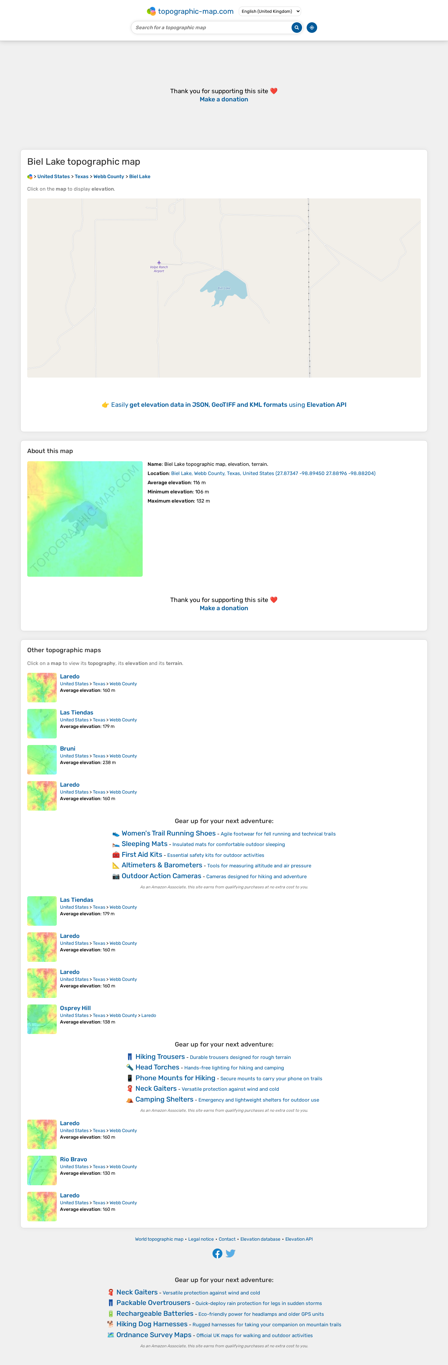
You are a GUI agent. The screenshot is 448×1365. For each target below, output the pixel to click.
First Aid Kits (142, 854)
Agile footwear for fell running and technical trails (278, 834)
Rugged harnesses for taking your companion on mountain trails (267, 1325)
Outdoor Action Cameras (161, 876)
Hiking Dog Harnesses (152, 1324)
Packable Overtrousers (153, 1302)
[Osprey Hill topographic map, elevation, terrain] (42, 1019)
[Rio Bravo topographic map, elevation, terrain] (42, 1170)
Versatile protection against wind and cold (230, 1089)
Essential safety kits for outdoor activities (215, 855)
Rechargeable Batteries (154, 1313)
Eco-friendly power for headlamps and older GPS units (261, 1314)
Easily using (229, 404)
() (273, 473)
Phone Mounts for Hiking (175, 1078)
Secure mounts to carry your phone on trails (271, 1079)
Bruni (67, 748)
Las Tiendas (76, 712)
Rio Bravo (73, 1159)
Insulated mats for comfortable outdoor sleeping (229, 844)
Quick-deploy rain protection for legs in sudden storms (258, 1303)
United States (74, 684)
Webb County (123, 684)
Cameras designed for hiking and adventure (256, 876)
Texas (99, 684)
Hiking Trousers (160, 1056)
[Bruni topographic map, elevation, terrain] (42, 760)
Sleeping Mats (145, 843)
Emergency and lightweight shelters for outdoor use (258, 1100)
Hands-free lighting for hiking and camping (234, 1068)
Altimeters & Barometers (162, 865)
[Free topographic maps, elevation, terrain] (29, 176)
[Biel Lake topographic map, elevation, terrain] (85, 519)
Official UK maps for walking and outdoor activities (254, 1335)
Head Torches (157, 1067)
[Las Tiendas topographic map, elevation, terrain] (42, 723)
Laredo (70, 676)
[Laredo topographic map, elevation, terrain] (42, 687)
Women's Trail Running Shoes (169, 833)
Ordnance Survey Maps (154, 1335)
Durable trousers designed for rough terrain (240, 1057)
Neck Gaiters (156, 1088)
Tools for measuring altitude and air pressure (259, 866)
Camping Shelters (164, 1099)
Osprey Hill (75, 1008)
